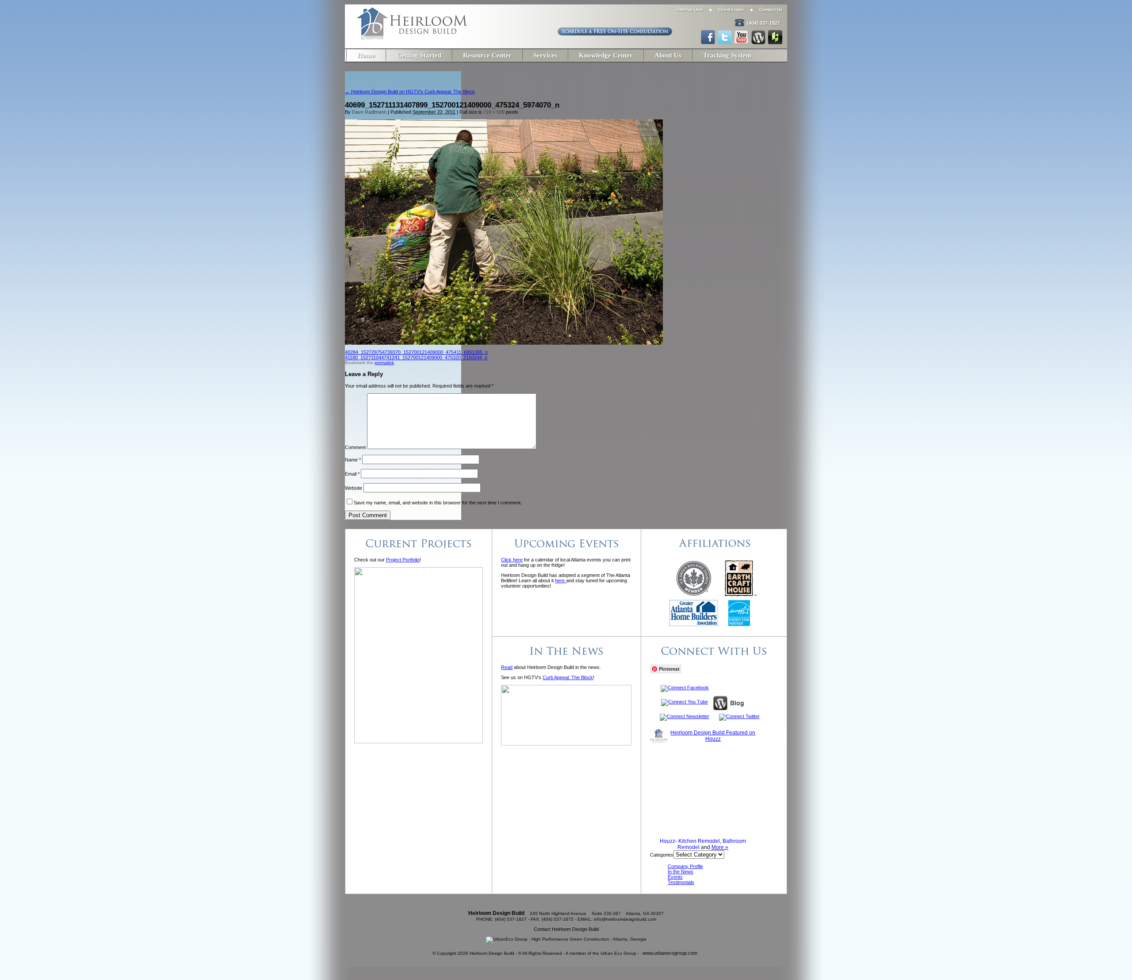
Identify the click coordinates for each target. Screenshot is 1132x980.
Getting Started (419, 55)
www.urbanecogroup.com (669, 953)
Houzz (667, 841)
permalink (384, 362)
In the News (680, 871)
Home (366, 55)
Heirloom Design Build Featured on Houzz (712, 736)
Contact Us (771, 9)
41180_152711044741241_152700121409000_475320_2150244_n (416, 357)
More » (719, 847)
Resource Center (487, 55)
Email (352, 474)
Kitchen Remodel (699, 841)
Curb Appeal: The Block (568, 677)
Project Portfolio (403, 559)
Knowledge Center (606, 55)
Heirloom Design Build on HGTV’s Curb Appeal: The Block (410, 91)
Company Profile (685, 866)
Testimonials (681, 882)
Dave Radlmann (369, 112)
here (560, 580)
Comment (355, 447)
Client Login (731, 9)
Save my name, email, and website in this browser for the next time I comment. (438, 502)
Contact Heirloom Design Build (566, 929)
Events (675, 877)
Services (545, 55)
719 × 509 (494, 112)
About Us (667, 55)
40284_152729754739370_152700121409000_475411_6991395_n (416, 352)
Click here (512, 559)
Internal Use (690, 9)
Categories (661, 854)
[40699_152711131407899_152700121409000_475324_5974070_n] (504, 343)
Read (506, 667)
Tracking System (727, 55)
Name (353, 459)
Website (353, 488)
